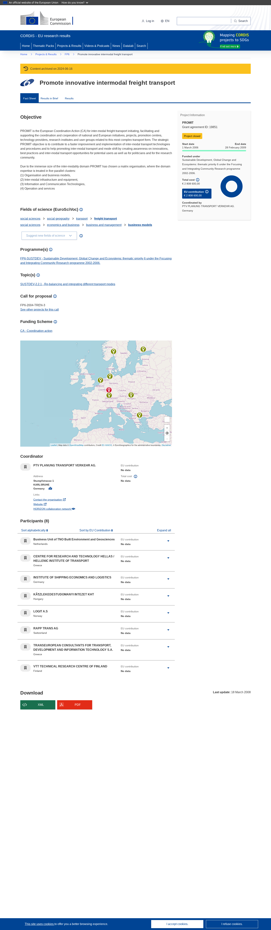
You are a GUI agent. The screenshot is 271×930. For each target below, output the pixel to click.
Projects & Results (69, 45)
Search (141, 45)
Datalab (128, 45)
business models (140, 224)
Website (51, 504)
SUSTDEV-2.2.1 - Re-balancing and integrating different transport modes (67, 284)
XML (41, 704)
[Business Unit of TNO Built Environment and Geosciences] (100, 380)
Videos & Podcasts (96, 45)
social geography (58, 218)
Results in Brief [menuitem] (49, 98)
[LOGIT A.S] (114, 351)
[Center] (167, 433)
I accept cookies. (177, 924)
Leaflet (54, 444)
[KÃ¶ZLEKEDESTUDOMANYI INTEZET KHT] (131, 395)
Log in (150, 21)
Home (26, 45)
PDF (78, 704)
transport (82, 218)
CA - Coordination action (36, 330)
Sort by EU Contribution (95, 530)
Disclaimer (166, 444)
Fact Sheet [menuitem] (29, 98)
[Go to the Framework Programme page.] (27, 82)
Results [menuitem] (69, 98)
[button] (165, 21)
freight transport (105, 218)
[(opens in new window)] (50, 18)
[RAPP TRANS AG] (109, 395)
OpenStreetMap (76, 444)
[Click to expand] (168, 541)
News (116, 45)
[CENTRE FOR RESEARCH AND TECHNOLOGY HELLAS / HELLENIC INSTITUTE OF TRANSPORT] (140, 415)
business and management (103, 224)
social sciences (30, 218)
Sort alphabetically (33, 530)
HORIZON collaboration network (65, 508)
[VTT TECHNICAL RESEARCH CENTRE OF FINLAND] (143, 349)
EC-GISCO (107, 444)
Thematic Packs (43, 45)
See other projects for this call (39, 309)
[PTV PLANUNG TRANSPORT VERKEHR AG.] (109, 390)
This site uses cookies (39, 924)
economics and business (63, 224)
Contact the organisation (61, 499)
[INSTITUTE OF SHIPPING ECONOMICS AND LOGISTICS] (110, 376)
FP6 (67, 54)
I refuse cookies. (232, 924)
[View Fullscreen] (167, 419)
